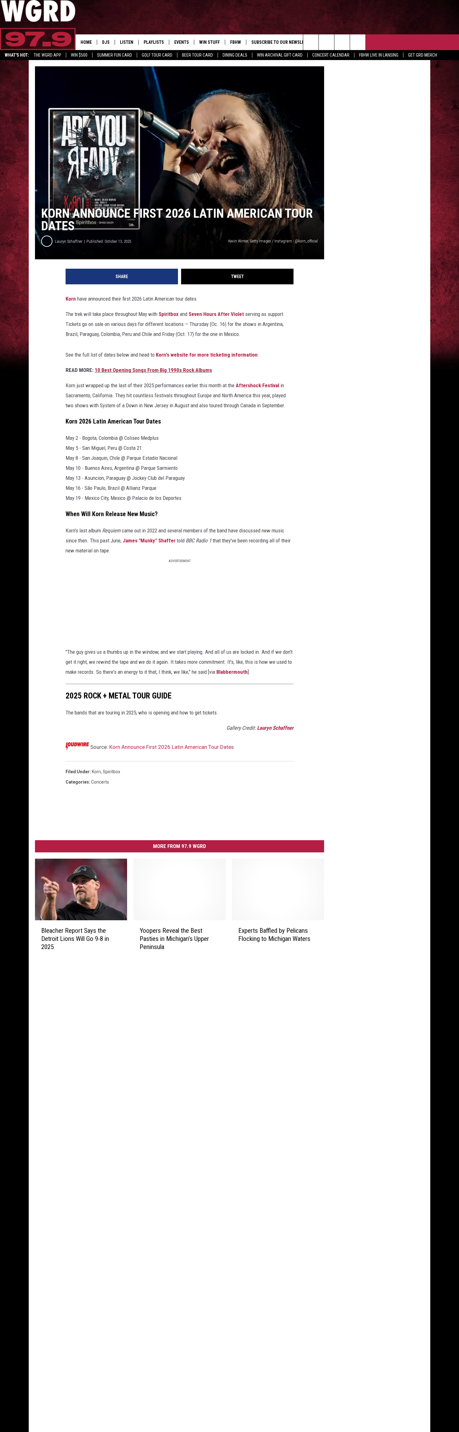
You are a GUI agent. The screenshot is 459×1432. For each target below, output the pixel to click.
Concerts (100, 782)
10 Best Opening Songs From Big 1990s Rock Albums (153, 370)
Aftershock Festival (257, 385)
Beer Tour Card (197, 55)
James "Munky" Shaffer (149, 540)
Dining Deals (235, 55)
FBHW (235, 42)
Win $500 (79, 55)
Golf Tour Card (157, 55)
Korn (71, 299)
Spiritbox (169, 314)
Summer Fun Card (114, 55)
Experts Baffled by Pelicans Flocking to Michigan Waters (274, 934)
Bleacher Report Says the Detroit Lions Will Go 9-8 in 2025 (75, 939)
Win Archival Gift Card (280, 55)
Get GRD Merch (422, 55)
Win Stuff (209, 42)
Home (86, 42)
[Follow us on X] (357, 42)
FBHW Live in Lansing (378, 55)
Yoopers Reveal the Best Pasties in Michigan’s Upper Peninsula (174, 939)
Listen (126, 42)
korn (96, 771)
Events (181, 42)
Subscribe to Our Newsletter (282, 42)
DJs (106, 42)
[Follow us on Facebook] (342, 42)
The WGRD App (47, 55)
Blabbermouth (232, 672)
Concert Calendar (330, 55)
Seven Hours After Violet (216, 314)
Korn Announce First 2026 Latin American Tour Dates (171, 747)
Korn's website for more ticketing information (207, 355)
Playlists (154, 42)
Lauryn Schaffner (68, 241)
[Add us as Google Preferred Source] (326, 42)
